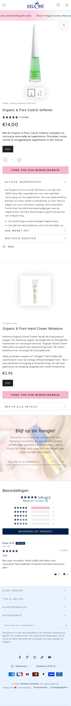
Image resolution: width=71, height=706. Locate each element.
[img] (10, 551)
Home (5, 103)
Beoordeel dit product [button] (35, 531)
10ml (8, 149)
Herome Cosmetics (29, 684)
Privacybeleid (40, 687)
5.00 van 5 (44, 497)
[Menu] (4, 5)
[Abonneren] (63, 461)
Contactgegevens (59, 687)
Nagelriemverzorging (22, 103)
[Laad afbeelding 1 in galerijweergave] (31, 92)
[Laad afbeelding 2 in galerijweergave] (39, 92)
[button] (58, 5)
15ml (7, 383)
